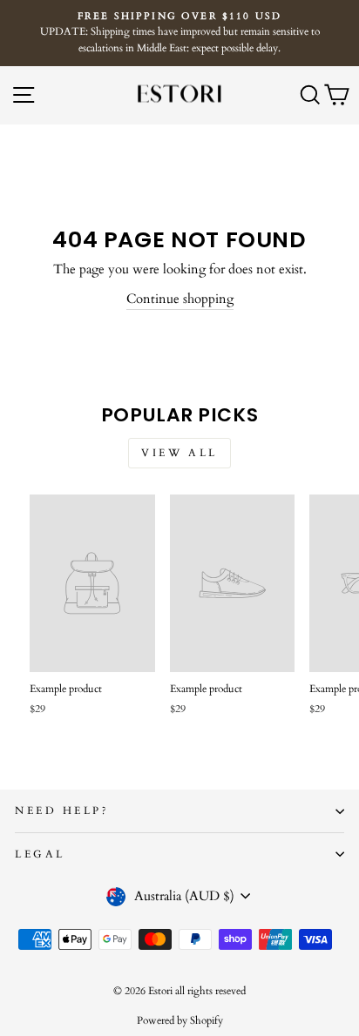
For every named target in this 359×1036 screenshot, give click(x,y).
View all (179, 453)
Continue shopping (180, 298)
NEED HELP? (62, 810)
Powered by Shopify (180, 1020)
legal (40, 854)
